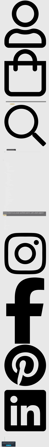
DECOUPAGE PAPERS (8, 193)
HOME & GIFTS (7, 196)
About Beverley (7, 164)
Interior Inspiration (8, 183)
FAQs (5, 208)
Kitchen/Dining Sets (9, 179)
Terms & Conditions (6, 209)
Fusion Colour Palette (8, 182)
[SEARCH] (15, 150)
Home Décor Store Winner (9, 166)
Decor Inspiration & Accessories (10, 185)
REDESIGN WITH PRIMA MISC (9, 201)
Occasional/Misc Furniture (10, 180)
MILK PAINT (7, 198)
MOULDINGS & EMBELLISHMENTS (9, 199)
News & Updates (7, 165)
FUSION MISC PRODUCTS (8, 195)
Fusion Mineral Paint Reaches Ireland (11, 170)
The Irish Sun (8, 167)
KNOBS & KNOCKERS (8, 197)
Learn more (12, 443)
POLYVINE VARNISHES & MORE (9, 200)
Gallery (5, 172)
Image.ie (8, 169)
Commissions (8, 181)
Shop (4, 186)
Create (24, 435)
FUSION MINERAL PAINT (8, 194)
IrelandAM (8, 168)
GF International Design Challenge (10, 171)
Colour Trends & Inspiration (10, 184)
